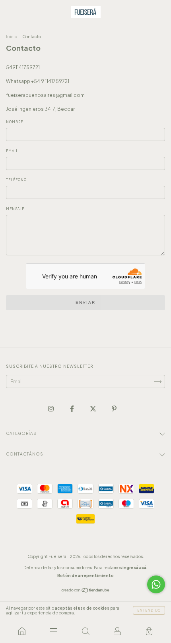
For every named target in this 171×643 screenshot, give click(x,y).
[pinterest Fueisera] (114, 408)
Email (12, 151)
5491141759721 (23, 67)
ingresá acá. (135, 567)
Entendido (149, 610)
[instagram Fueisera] (51, 408)
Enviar (85, 302)
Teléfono (16, 180)
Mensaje (15, 209)
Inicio (11, 36)
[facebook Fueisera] (72, 408)
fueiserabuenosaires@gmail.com (45, 95)
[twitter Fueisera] (93, 408)
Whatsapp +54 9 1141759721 (37, 81)
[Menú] (54, 631)
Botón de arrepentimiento (85, 575)
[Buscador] (85, 631)
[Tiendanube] (86, 591)
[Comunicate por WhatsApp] (156, 584)
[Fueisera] (22, 631)
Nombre (14, 122)
